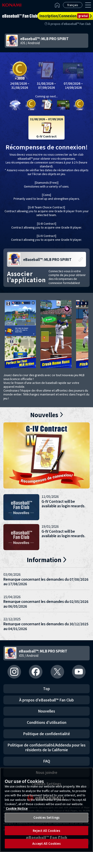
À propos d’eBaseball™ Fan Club (69, 23)
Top (46, 688)
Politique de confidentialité (46, 733)
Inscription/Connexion (64, 15)
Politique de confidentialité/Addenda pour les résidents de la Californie (46, 747)
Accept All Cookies (46, 843)
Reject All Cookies (46, 830)
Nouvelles (46, 711)
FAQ (46, 761)
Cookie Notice (17, 808)
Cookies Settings (46, 817)
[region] (46, 810)
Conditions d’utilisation (46, 722)
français (72, 5)
